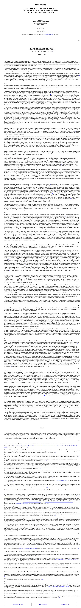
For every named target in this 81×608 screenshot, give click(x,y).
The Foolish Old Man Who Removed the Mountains (58, 586)
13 (40, 195)
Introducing (22, 503)
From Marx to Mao (18, 604)
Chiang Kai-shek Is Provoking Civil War (28, 548)
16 (65, 216)
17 (59, 235)
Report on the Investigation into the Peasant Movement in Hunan (59, 502)
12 (52, 193)
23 (77, 343)
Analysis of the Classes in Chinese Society (32, 502)
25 (11, 366)
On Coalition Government (61, 480)
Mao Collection (43, 604)
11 (50, 184)
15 (70, 198)
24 (75, 350)
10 (61, 164)
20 (9, 270)
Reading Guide (65, 604)
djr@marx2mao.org (48, 34)
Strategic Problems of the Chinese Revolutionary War (66, 559)
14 (41, 197)
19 (25, 264)
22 (17, 340)
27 (44, 395)
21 (52, 270)
